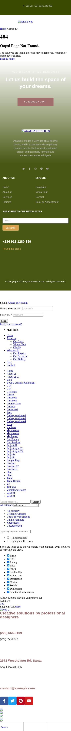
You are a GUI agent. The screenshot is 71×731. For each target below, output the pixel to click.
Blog (9, 362)
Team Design (13, 481)
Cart (9, 385)
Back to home (7, 58)
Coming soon (14, 403)
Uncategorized (14, 525)
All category (13, 510)
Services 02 (13, 466)
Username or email (11, 308)
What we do (13, 350)
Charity (17, 347)
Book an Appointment (47, 201)
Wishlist (11, 492)
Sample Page (13, 460)
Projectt (11, 457)
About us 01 (13, 376)
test (8, 484)
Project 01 (12, 445)
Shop (9, 472)
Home (3, 28)
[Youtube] (47, 168)
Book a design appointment (21, 382)
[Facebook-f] (29, 168)
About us (7, 192)
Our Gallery (19, 359)
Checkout (12, 397)
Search (36, 502)
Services (7, 196)
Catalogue (41, 187)
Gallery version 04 (16, 421)
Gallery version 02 (16, 415)
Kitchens (11, 427)
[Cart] (49, 727)
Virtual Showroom (16, 489)
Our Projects (19, 353)
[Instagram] (35, 168)
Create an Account (17, 302)
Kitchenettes (13, 522)
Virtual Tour (42, 192)
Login (3, 321)
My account (13, 430)
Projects (6, 201)
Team (9, 478)
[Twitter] (23, 168)
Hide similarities (18, 537)
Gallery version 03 (16, 418)
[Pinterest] (41, 168)
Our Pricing (13, 439)
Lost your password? (11, 324)
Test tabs (11, 487)
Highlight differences (21, 541)
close (17, 606)
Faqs (9, 412)
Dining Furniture (15, 519)
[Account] (26, 727)
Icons (9, 424)
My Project (12, 436)
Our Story (18, 341)
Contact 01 (12, 409)
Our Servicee (13, 442)
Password (6, 314)
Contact (40, 196)
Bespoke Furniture (16, 513)
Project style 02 (15, 448)
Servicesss (12, 469)
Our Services (20, 356)
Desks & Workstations (18, 516)
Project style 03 (15, 451)
